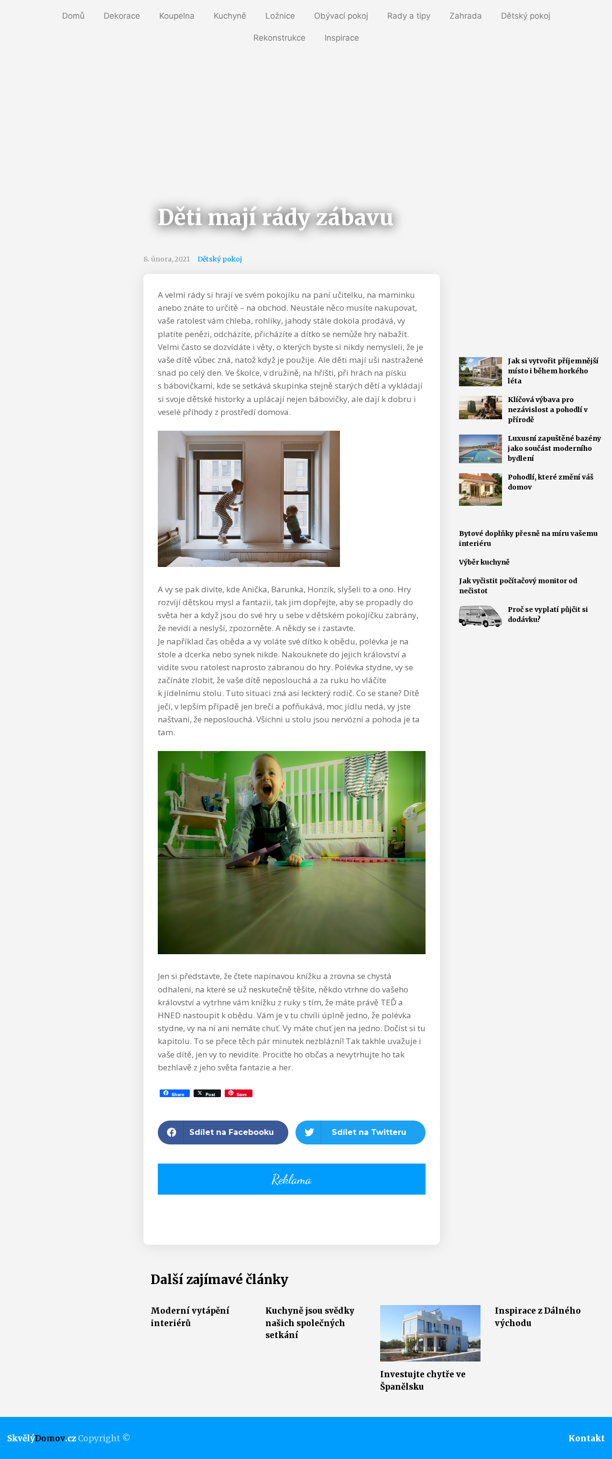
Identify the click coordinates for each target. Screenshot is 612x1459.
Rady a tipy (408, 16)
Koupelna (177, 16)
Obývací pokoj (341, 16)
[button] (223, 1132)
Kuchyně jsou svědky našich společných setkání (309, 1323)
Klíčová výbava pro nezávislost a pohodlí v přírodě (548, 409)
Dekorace (122, 16)
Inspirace (342, 38)
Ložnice (280, 16)
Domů (73, 16)
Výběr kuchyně (484, 562)
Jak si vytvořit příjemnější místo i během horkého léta (553, 371)
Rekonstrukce (279, 38)
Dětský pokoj (525, 16)
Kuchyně (230, 16)
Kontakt (586, 1438)
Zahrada (465, 16)
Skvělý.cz (41, 1438)
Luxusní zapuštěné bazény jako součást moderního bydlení (554, 448)
